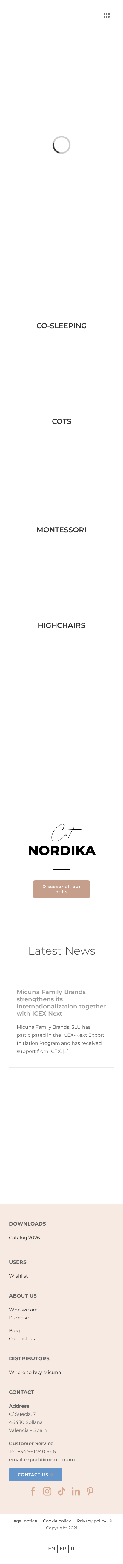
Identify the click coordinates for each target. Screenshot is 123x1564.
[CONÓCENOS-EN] (61, 1166)
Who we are (23, 1309)
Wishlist (18, 1276)
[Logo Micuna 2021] (36, 7)
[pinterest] (90, 1491)
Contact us (22, 1338)
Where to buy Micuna (35, 1372)
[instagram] (47, 1491)
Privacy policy (91, 1521)
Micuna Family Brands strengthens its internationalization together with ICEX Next (61, 1002)
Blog (14, 1330)
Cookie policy (57, 1521)
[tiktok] (61, 1491)
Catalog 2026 (24, 1238)
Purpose (19, 1318)
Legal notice (24, 1521)
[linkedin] (76, 1491)
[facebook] (33, 1491)
